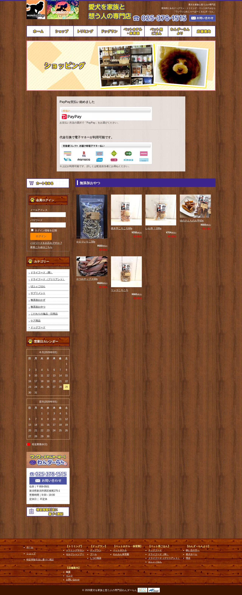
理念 (188, 558)
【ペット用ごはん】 (159, 546)
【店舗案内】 (73, 567)
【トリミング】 (74, 546)
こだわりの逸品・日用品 (44, 313)
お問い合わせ (73, 579)
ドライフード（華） (42, 272)
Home (38, 31)
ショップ (62, 31)
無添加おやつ (38, 306)
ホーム (29, 547)
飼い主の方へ (180, 31)
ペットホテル (133, 31)
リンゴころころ (119, 290)
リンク (69, 575)
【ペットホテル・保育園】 (128, 546)
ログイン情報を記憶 (45, 230)
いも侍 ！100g (153, 228)
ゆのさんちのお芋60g (191, 220)
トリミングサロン (85, 31)
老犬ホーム (191, 554)
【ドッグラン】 (98, 546)
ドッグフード (156, 31)
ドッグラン (109, 31)
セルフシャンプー (75, 554)
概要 (204, 31)
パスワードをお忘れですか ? (46, 243)
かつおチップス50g (87, 279)
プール (93, 554)
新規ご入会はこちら (41, 247)
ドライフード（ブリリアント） (48, 279)
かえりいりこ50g (85, 241)
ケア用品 (35, 320)
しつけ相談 (95, 558)
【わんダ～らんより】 (198, 546)
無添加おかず (38, 300)
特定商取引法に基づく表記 (40, 559)
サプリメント (38, 293)
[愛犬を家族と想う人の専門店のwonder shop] (35, 9)
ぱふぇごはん (38, 286)
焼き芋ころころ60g (121, 228)
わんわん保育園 (121, 554)
